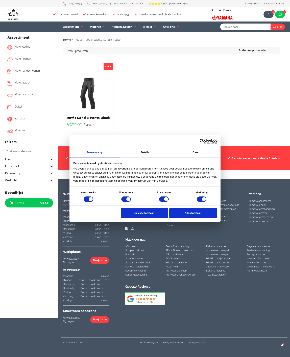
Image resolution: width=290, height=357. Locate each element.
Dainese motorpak (216, 246)
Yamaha (20, 118)
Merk (8, 159)
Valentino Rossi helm (258, 258)
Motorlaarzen (23, 82)
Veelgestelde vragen (274, 3)
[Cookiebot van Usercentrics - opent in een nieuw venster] (202, 141)
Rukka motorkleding (136, 274)
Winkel (148, 26)
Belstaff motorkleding (177, 246)
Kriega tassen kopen (177, 262)
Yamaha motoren (258, 213)
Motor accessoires (26, 94)
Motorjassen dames (257, 262)
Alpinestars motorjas (217, 254)
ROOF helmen (173, 258)
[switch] (126, 199)
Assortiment (71, 26)
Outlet (18, 106)
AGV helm (130, 246)
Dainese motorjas (215, 270)
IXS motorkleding (175, 254)
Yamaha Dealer (122, 26)
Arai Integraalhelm (257, 270)
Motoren (96, 26)
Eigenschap (13, 173)
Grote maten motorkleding (261, 266)
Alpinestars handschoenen (180, 274)
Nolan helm (172, 266)
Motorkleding (23, 46)
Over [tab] (195, 152)
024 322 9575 (75, 3)
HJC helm (130, 254)
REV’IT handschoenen (218, 262)
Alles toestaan (193, 213)
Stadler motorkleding (258, 250)
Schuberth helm (134, 258)
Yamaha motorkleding (261, 217)
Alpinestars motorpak (217, 250)
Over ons (169, 26)
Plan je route (100, 260)
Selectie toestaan (144, 213)
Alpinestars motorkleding (139, 262)
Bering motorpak (256, 254)
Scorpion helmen (134, 250)
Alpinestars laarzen (176, 270)
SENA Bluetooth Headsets (180, 250)
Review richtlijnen (149, 342)
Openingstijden (251, 3)
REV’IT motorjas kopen (218, 258)
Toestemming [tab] (95, 152)
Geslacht (11, 180)
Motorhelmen (23, 58)
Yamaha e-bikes (258, 205)
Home (67, 39)
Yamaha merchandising (262, 209)
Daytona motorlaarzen (259, 246)
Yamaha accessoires (260, 201)
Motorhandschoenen (27, 70)
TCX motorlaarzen (216, 274)
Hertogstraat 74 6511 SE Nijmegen (110, 3)
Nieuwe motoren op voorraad (223, 205)
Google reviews (197, 342)
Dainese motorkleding (137, 266)
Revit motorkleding (135, 270)
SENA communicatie (217, 266)
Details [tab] (145, 152)
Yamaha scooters (258, 221)
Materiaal (12, 166)
